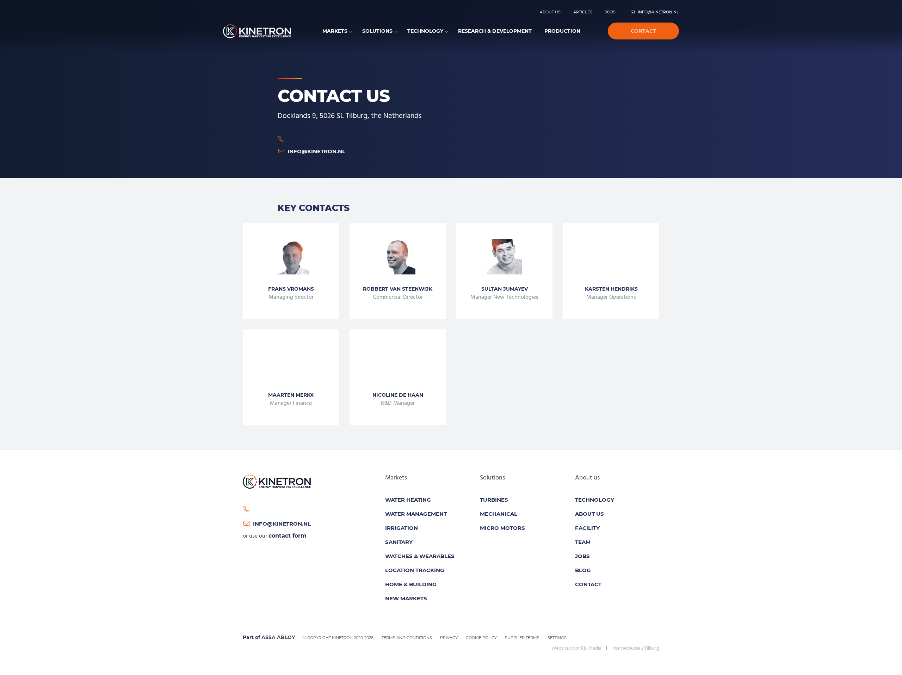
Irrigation (401, 528)
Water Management (416, 513)
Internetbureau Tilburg (635, 648)
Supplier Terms (522, 637)
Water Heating (408, 499)
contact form (287, 535)
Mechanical (498, 513)
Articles (582, 12)
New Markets (406, 598)
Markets (334, 31)
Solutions (377, 31)
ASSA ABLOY (278, 637)
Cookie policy (481, 637)
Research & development (495, 31)
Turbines (494, 499)
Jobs (610, 12)
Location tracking (414, 570)
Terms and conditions (407, 637)
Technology (425, 31)
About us (550, 12)
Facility (587, 528)
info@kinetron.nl (658, 12)
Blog (583, 570)
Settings (557, 637)
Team (583, 542)
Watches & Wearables (420, 556)
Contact (643, 31)
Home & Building (411, 584)
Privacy (449, 637)
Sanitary (399, 542)
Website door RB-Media (576, 648)
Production (562, 31)
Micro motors (502, 528)
